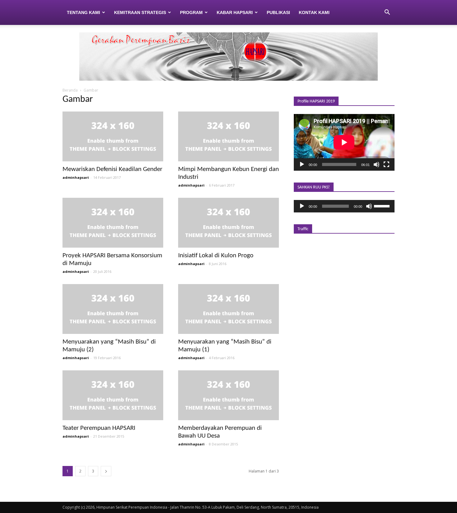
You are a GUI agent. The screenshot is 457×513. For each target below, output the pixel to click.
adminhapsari (75, 177)
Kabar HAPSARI (235, 12)
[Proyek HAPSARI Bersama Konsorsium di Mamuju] (112, 223)
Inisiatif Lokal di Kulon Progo (215, 255)
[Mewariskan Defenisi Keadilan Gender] (112, 136)
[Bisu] (376, 164)
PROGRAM (191, 12)
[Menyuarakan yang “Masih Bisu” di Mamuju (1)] (228, 309)
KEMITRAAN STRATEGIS (140, 12)
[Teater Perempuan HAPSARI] (112, 395)
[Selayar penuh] (386, 164)
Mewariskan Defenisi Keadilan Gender (112, 169)
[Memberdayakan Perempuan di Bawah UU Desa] (228, 395)
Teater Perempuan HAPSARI (98, 428)
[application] (344, 142)
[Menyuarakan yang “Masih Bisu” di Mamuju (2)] (112, 309)
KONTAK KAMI (314, 12)
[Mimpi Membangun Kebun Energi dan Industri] (228, 136)
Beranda (70, 90)
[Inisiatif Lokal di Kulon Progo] (228, 223)
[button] (387, 12)
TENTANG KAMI (83, 12)
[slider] (382, 205)
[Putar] (302, 164)
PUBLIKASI (278, 12)
